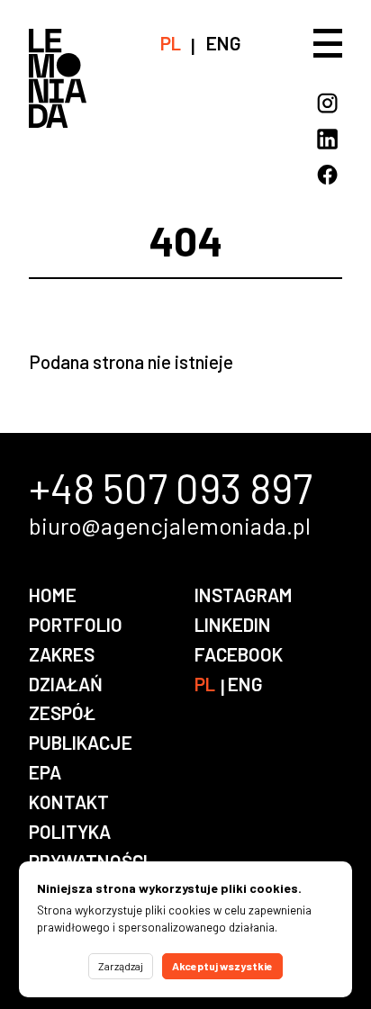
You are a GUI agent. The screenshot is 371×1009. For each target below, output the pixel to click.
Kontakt (69, 801)
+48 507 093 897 (170, 487)
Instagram (244, 594)
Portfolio (75, 624)
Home (53, 594)
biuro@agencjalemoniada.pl (170, 525)
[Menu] (327, 43)
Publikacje (80, 742)
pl (170, 43)
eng (223, 43)
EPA (45, 772)
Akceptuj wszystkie (222, 965)
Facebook (239, 654)
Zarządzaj (120, 965)
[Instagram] (327, 103)
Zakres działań (66, 669)
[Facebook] (327, 175)
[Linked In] (327, 139)
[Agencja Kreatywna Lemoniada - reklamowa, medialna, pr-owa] (57, 107)
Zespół (62, 712)
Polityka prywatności (88, 846)
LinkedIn (233, 624)
